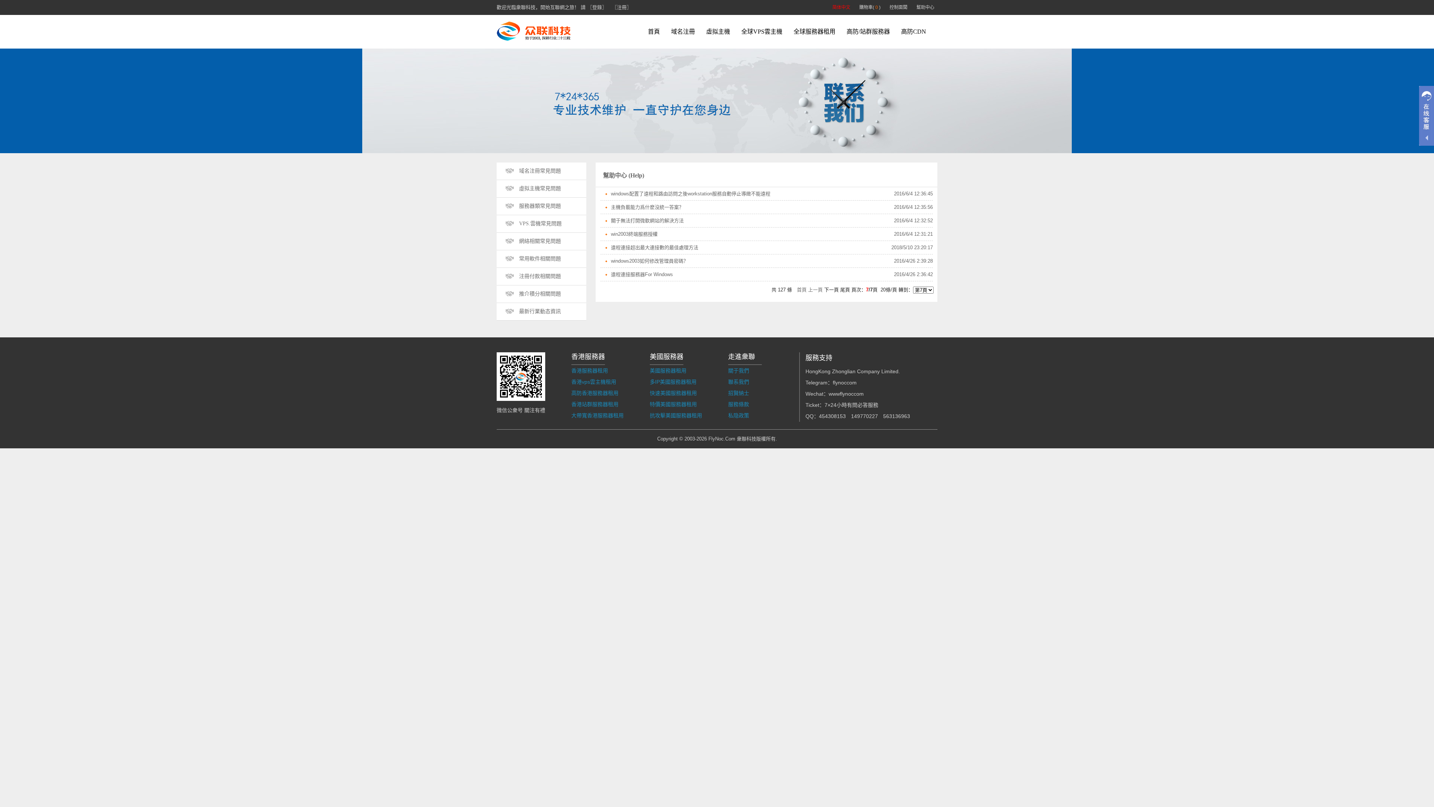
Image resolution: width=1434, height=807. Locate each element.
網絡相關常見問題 (540, 241)
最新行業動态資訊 (540, 311)
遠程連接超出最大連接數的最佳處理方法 (654, 247)
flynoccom (845, 383)
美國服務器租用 (668, 371)
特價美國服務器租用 (673, 404)
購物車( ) (870, 7)
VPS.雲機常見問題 (540, 223)
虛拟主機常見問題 (540, 188)
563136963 (896, 416)
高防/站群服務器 (868, 31)
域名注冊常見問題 (540, 171)
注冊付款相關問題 (540, 276)
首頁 (654, 31)
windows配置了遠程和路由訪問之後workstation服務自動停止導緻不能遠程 (690, 194)
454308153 (832, 416)
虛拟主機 (718, 31)
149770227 (864, 416)
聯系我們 (738, 382)
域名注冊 (683, 31)
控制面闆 (898, 7)
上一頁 (815, 290)
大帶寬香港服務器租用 (597, 415)
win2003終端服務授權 (634, 234)
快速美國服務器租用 (673, 393)
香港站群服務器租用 (594, 404)
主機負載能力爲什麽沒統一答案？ (647, 207)
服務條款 (738, 404)
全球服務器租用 (814, 31)
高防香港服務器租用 (594, 393)
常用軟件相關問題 (540, 259)
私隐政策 (738, 415)
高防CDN (913, 31)
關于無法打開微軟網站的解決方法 (647, 220)
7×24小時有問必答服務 (851, 405)
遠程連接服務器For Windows (642, 274)
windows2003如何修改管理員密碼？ (649, 261)
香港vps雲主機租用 (593, 382)
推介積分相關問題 (540, 294)
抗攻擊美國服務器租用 (676, 415)
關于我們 (738, 371)
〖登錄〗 (597, 7)
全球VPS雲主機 (761, 31)
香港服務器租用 (589, 371)
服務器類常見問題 (540, 206)
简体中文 (841, 7)
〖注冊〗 (621, 7)
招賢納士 (738, 393)
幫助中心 (925, 7)
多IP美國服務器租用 (673, 382)
